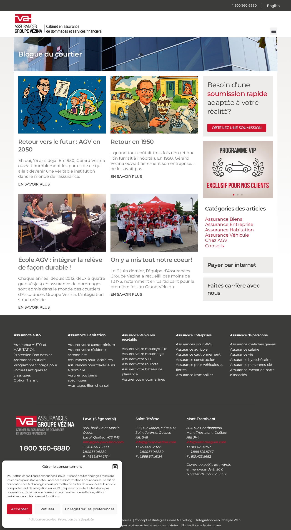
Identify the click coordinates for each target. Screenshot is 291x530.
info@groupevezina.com (103, 442)
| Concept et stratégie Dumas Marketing (162, 520)
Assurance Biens (223, 219)
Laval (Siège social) (99, 419)
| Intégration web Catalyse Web (218, 520)
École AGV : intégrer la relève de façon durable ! (60, 263)
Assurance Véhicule (227, 235)
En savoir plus (34, 184)
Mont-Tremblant (201, 419)
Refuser (47, 509)
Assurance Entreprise (229, 224)
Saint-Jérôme (147, 419)
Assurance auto (27, 335)
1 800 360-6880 (244, 5)
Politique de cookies (42, 519)
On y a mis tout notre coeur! (151, 259)
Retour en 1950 (132, 141)
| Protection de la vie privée (201, 525)
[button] (115, 466)
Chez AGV (216, 240)
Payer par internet (231, 265)
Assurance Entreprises (193, 335)
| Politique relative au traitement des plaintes (145, 525)
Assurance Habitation (229, 230)
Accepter (19, 509)
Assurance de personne (249, 335)
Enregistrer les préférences (90, 509)
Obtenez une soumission (237, 128)
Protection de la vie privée (76, 519)
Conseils (214, 245)
